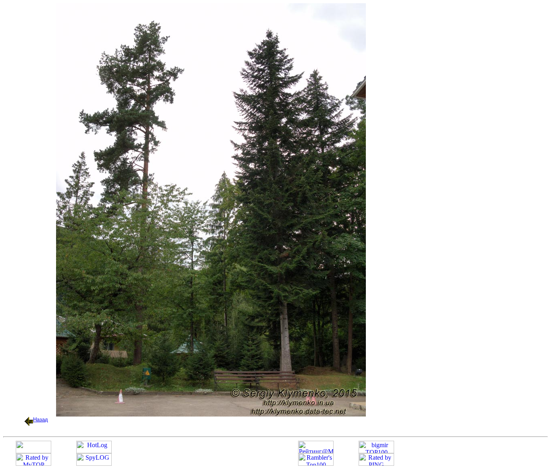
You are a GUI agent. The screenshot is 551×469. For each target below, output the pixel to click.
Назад (40, 420)
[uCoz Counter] (33, 451)
